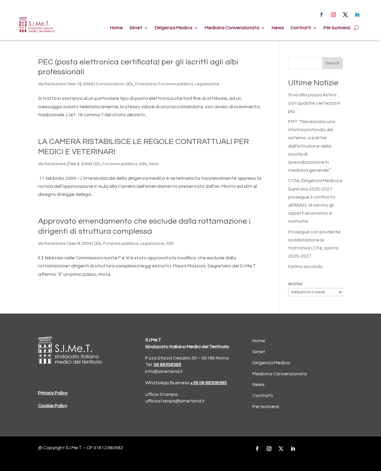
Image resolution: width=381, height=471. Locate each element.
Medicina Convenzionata (232, 28)
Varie (154, 164)
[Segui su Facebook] (321, 14)
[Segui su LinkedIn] (357, 14)
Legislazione (207, 84)
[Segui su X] (345, 14)
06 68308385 (167, 364)
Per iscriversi (265, 406)
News (278, 28)
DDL (129, 84)
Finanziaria (146, 84)
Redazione (55, 84)
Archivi (295, 283)
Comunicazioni (110, 84)
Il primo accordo (305, 266)
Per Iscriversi (337, 28)
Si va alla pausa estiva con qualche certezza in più (314, 102)
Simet (135, 28)
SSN (143, 164)
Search (333, 63)
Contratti (301, 28)
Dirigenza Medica (173, 28)
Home (116, 28)
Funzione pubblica (175, 84)
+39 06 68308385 (208, 382)
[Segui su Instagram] (333, 14)
